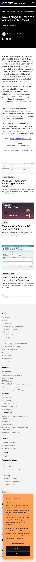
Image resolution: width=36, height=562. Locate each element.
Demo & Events (10, 467)
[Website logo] (7, 3)
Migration (5, 332)
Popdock (5, 352)
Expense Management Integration (15, 390)
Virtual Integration (11, 329)
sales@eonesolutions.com (20, 139)
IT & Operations (8, 403)
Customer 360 (7, 378)
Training (7, 476)
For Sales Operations (10, 397)
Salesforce (6, 421)
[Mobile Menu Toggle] (32, 3)
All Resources (9, 484)
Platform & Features (9, 317)
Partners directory (9, 445)
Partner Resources (9, 448)
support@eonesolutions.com (21, 150)
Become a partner (9, 442)
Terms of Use (10, 524)
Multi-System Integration (13, 326)
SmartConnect (7, 355)
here (20, 79)
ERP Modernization (9, 381)
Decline (18, 554)
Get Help (5, 492)
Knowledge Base (10, 478)
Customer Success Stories (14, 470)
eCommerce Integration (11, 387)
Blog (3, 11)
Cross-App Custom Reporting (15, 344)
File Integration (9, 323)
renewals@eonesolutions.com (18, 146)
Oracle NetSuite (8, 424)
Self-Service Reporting (12, 349)
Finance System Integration (12, 375)
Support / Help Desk (9, 406)
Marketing (6, 409)
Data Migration (10, 338)
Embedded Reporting (12, 346)
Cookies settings (18, 543)
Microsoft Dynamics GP (11, 432)
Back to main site (20, 3)
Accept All (18, 548)
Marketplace (7, 358)
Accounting (6, 400)
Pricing (4, 456)
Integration (6, 320)
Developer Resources (12, 481)
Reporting (6, 341)
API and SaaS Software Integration (15, 384)
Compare (5, 361)
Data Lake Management (13, 335)
